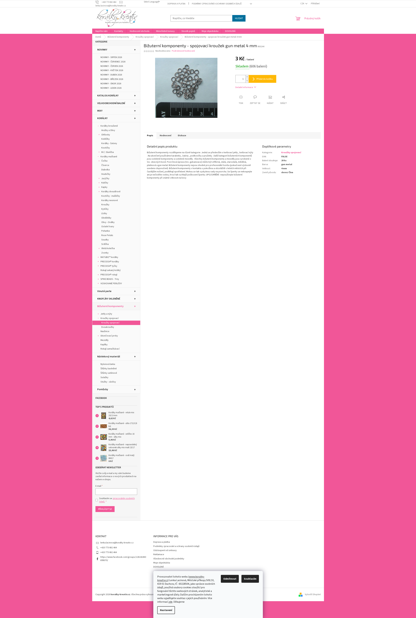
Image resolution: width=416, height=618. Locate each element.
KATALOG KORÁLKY (108, 95)
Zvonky (105, 252)
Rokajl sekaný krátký (111, 270)
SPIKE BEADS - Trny (110, 279)
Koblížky (105, 139)
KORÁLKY (102, 118)
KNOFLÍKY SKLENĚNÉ (108, 299)
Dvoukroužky (107, 327)
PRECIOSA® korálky (110, 261)
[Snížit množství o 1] (247, 81)
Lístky (104, 213)
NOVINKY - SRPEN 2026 (111, 57)
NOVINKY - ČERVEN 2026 (112, 66)
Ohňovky (105, 134)
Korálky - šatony (109, 143)
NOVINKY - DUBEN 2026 (111, 74)
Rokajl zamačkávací (110, 348)
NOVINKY (102, 49)
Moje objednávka (161, 562)
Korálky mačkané (109, 156)
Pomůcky (102, 389)
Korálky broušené (109, 126)
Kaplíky (104, 344)
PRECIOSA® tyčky (109, 266)
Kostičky (105, 147)
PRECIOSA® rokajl (109, 274)
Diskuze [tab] (182, 135)
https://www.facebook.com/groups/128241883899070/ (123, 558)
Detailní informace (244, 87)
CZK (302, 3)
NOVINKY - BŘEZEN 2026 (112, 79)
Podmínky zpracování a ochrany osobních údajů (217, 3)
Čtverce (105, 165)
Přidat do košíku (264, 78)
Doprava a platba (176, 3)
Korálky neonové (109, 200)
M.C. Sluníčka (107, 152)
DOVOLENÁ (158, 567)
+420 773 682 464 (108, 547)
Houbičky (105, 174)
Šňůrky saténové (109, 373)
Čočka (104, 161)
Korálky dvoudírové (110, 191)
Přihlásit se (105, 509)
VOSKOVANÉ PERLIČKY (111, 283)
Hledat (239, 18)
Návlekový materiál (108, 356)
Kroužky (105, 204)
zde (170, 602)
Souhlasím (250, 579)
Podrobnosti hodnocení (183, 51)
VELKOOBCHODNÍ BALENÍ (111, 103)
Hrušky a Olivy (108, 130)
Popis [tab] (150, 135)
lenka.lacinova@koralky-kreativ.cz (117, 542)
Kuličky (104, 182)
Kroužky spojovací (110, 318)
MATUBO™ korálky (109, 257)
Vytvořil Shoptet (313, 594)
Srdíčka (105, 244)
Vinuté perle (104, 291)
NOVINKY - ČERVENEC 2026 (113, 61)
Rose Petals (107, 235)
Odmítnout (229, 579)
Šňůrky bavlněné (109, 368)
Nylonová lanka (108, 364)
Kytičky (105, 209)
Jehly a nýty (106, 314)
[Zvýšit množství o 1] (247, 77)
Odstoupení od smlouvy (165, 550)
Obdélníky (106, 218)
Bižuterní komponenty (110, 306)
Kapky (104, 187)
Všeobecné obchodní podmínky (168, 558)
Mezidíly (105, 340)
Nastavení (166, 610)
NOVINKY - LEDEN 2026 (111, 88)
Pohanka (105, 231)
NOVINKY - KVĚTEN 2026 (112, 70)
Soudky (105, 239)
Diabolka (105, 169)
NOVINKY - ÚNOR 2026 (111, 83)
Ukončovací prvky (109, 335)
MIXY (99, 111)
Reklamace (158, 554)
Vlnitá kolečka (108, 248)
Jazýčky (105, 178)
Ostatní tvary (107, 226)
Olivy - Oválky (108, 222)
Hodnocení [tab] (165, 135)
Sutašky (104, 377)
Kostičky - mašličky (110, 196)
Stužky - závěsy (108, 381)
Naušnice (105, 331)
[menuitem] (101, 31)
